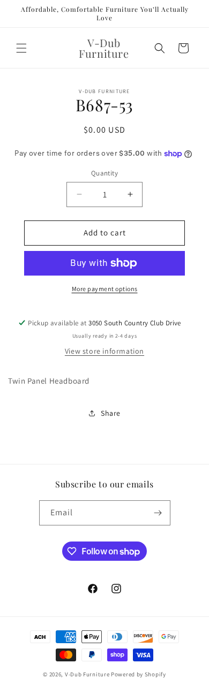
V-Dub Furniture (87, 674)
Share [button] (111, 413)
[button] (21, 48)
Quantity (104, 173)
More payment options (105, 289)
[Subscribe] (158, 512)
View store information (104, 351)
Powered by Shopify (138, 674)
